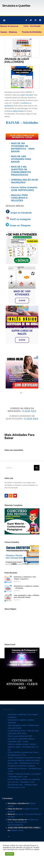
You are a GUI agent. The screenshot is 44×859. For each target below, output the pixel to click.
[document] (22, 429)
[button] (41, 407)
